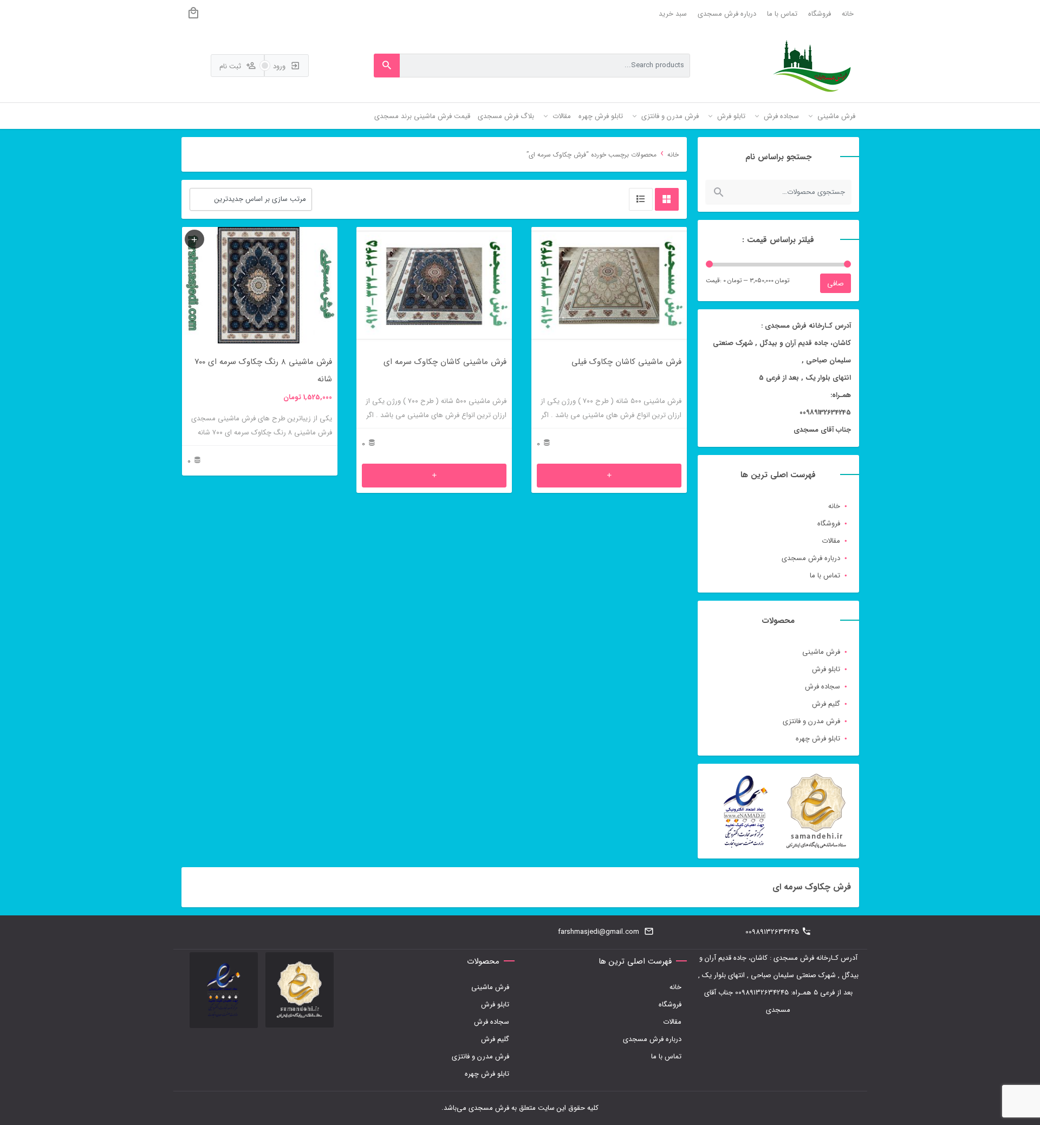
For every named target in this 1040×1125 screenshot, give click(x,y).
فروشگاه (819, 13)
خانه (848, 13)
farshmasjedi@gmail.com (598, 932)
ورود (280, 66)
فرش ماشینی (821, 652)
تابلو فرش (826, 669)
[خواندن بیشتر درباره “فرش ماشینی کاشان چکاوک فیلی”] (609, 475)
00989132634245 (772, 932)
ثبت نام (231, 66)
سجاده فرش (822, 686)
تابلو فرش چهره (818, 738)
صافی (835, 283)
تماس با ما (782, 13)
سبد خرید (673, 13)
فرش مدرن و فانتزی (811, 721)
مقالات (831, 541)
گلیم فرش (826, 704)
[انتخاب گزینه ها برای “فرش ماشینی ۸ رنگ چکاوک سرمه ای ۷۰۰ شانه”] (194, 239)
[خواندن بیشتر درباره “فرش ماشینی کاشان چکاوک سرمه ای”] (434, 475)
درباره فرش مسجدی (727, 13)
